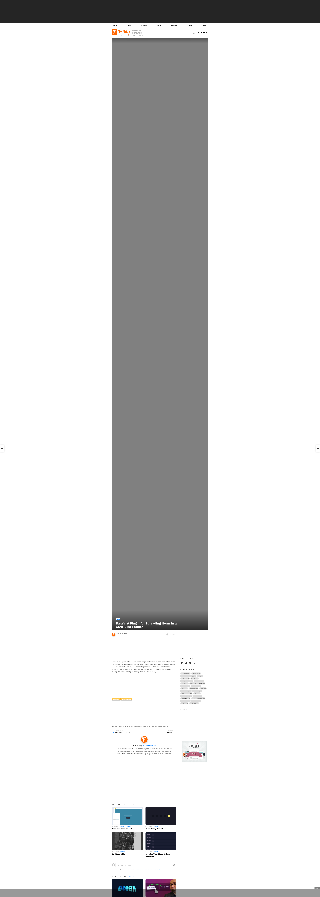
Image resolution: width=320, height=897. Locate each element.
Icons (203, 688)
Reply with (174, 865)
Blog (200, 676)
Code (123, 726)
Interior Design (197, 691)
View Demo (116, 699)
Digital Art (174, 25)
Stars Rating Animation (156, 829)
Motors (197, 693)
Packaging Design (187, 696)
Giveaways (194, 688)
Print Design (186, 698)
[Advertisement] (160, 11)
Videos (185, 703)
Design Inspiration (187, 681)
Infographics (186, 691)
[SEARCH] (193, 33)
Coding (159, 25)
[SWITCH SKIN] (195, 33)
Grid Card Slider (119, 854)
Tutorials (128, 826)
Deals (190, 25)
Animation (116, 726)
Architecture (186, 673)
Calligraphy (185, 678)
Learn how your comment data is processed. (147, 869)
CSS (127, 726)
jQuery (146, 726)
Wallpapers (194, 703)
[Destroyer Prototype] (2, 448)
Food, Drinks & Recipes (198, 683)
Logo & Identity (187, 693)
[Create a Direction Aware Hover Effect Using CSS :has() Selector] (161, 888)
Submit (129, 25)
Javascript (138, 726)
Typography (196, 701)
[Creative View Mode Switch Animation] (161, 841)
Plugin (152, 726)
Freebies (144, 25)
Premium (198, 696)
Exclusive (185, 683)
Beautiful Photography (189, 676)
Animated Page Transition (123, 829)
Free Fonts (197, 686)
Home (115, 25)
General (185, 688)
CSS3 (131, 726)
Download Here (126, 699)
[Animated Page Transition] (127, 816)
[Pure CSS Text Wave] (127, 888)
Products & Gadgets (199, 698)
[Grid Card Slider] (127, 841)
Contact (204, 25)
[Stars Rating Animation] (161, 816)
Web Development (162, 726)
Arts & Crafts (196, 673)
